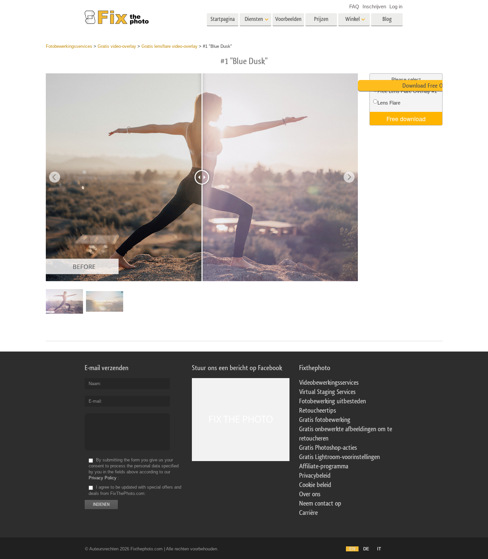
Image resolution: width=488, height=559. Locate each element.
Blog (387, 19)
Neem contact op (320, 503)
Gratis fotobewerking (324, 420)
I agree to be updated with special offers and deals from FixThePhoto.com (135, 490)
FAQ (354, 6)
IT (379, 548)
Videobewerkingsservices (329, 382)
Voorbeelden (288, 19)
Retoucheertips (317, 410)
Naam (94, 383)
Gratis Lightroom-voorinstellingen (339, 457)
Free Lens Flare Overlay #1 (407, 91)
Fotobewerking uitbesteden (332, 401)
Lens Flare (388, 103)
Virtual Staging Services (327, 392)
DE (366, 548)
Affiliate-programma (323, 466)
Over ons (309, 494)
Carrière (308, 513)
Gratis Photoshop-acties (328, 447)
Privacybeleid (315, 475)
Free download (406, 118)
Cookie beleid (315, 485)
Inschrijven (374, 6)
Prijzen (321, 19)
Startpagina (222, 19)
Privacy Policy (103, 477)
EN (352, 548)
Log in (395, 6)
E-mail (95, 401)
